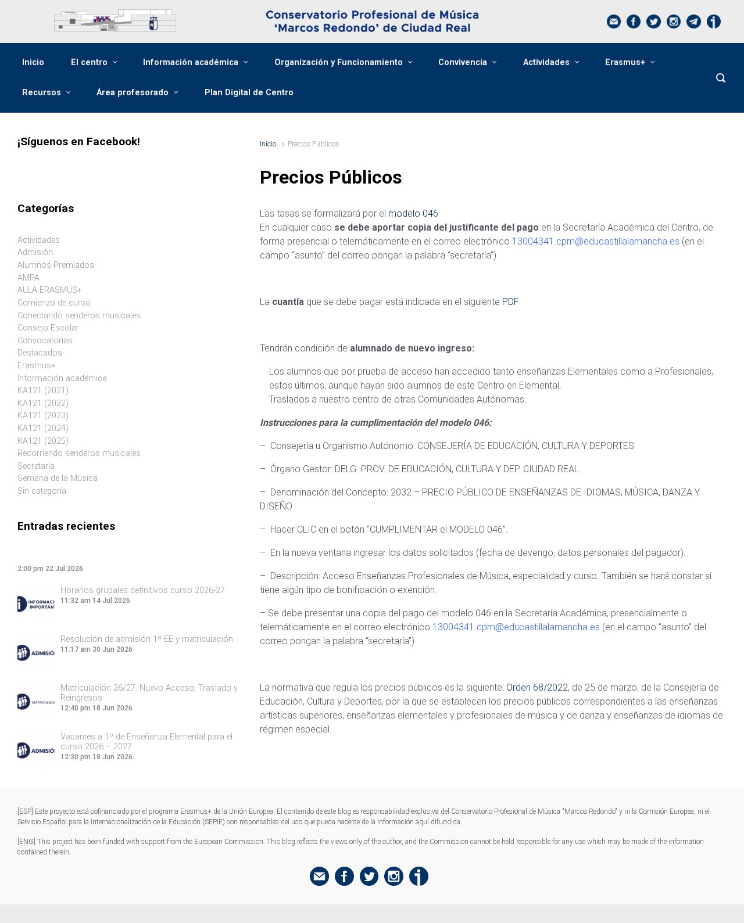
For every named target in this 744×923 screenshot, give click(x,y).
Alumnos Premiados (55, 265)
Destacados (39, 353)
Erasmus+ (625, 62)
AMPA (28, 278)
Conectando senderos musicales (79, 316)
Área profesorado (132, 93)
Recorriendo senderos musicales (79, 453)
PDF (510, 301)
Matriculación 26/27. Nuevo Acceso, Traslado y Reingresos (149, 693)
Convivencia (462, 62)
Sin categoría (41, 491)
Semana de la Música (57, 478)
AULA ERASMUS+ (49, 290)
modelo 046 (413, 213)
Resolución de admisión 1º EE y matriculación (146, 639)
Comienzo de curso (54, 303)
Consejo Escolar (48, 328)
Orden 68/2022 (537, 687)
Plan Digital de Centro (249, 93)
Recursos (41, 93)
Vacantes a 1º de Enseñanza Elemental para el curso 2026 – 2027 (146, 742)
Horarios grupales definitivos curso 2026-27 (142, 590)
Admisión (35, 252)
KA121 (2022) (43, 403)
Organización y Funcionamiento (338, 62)
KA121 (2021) (43, 391)
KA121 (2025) (43, 441)
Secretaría (36, 466)
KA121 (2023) (43, 416)
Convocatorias (45, 341)
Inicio (33, 62)
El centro (89, 62)
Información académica (190, 62)
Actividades (546, 62)
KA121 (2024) (43, 428)
